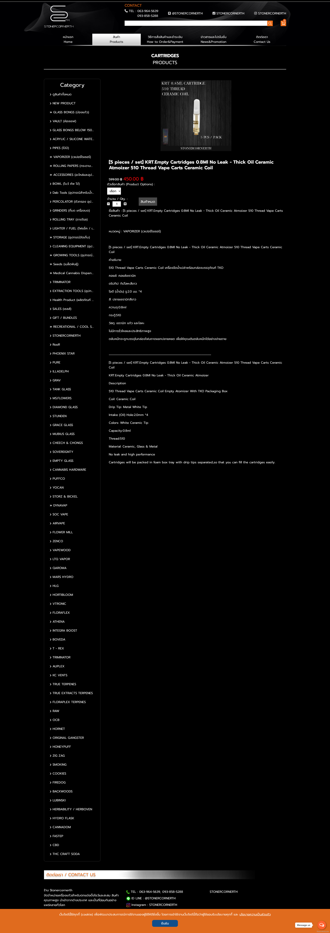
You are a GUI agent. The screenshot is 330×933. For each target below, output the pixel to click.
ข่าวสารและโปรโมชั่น (213, 39)
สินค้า (116, 39)
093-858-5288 (147, 15)
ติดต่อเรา (262, 39)
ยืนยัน (165, 923)
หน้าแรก (68, 39)
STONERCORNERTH (230, 13)
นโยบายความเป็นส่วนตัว (255, 914)
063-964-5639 (147, 11)
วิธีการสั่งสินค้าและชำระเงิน (165, 39)
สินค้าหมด (148, 201)
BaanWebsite (322, 931)
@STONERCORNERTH (187, 13)
